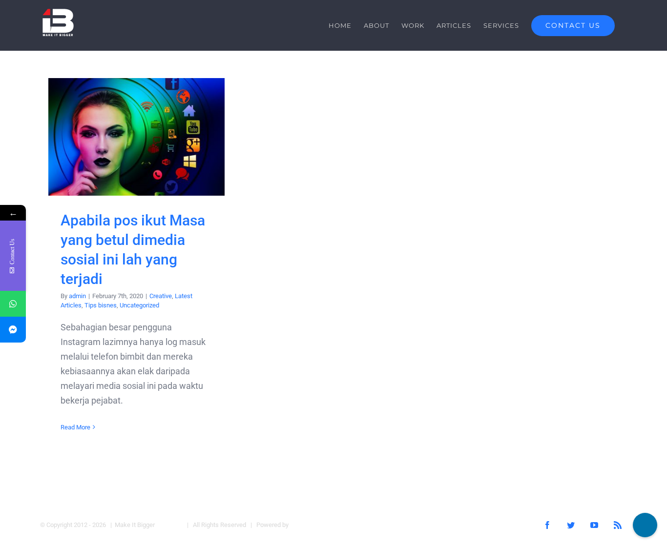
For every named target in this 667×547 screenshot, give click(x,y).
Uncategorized (139, 305)
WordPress (305, 524)
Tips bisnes (100, 305)
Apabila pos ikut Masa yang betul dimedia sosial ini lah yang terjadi (136, 137)
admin (77, 296)
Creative (160, 296)
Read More (75, 427)
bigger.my (169, 524)
